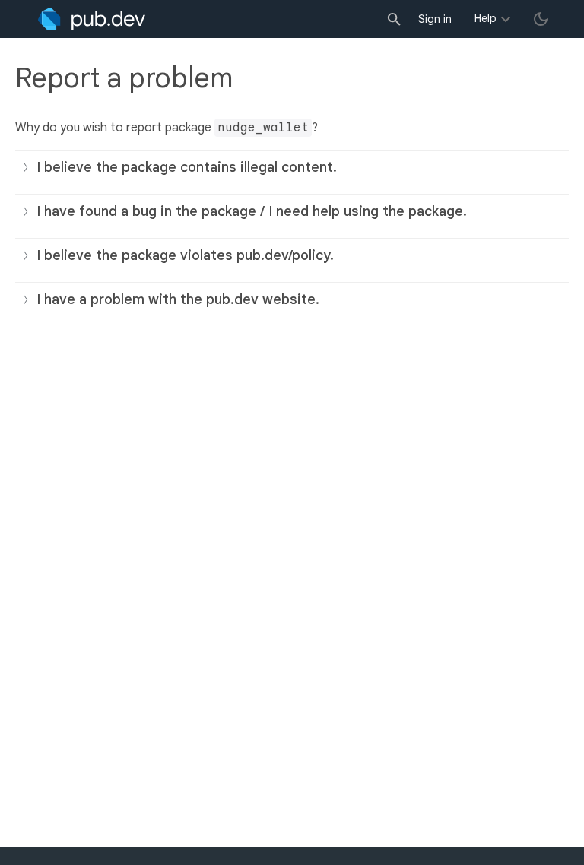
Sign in (435, 19)
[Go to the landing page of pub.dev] (91, 19)
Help (485, 18)
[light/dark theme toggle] (541, 19)
